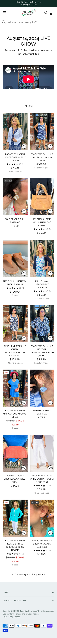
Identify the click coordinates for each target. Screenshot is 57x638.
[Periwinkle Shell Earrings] (42, 388)
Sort (30, 106)
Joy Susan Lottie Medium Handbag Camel (42, 222)
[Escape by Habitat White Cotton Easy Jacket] (15, 131)
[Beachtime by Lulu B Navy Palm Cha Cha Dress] (42, 131)
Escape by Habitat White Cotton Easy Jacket (15, 157)
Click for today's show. (26, 2)
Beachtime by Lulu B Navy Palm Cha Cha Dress (42, 157)
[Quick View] (24, 146)
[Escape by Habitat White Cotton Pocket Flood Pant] (42, 453)
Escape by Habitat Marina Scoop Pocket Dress (15, 413)
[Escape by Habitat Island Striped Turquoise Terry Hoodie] (15, 518)
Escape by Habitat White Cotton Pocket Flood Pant (42, 478)
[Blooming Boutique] (28, 12)
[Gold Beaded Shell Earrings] (15, 196)
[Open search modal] (45, 12)
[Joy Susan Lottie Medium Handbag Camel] (42, 196)
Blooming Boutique (28, 611)
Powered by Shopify (11, 616)
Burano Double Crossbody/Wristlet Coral (15, 478)
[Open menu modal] (4, 12)
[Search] (4, 22)
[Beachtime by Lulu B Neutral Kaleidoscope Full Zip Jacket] (42, 323)
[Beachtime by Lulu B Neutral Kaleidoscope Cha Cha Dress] (15, 323)
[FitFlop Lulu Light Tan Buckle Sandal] (15, 258)
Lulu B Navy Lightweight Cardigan (42, 284)
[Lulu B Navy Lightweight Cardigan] (42, 258)
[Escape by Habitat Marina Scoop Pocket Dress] (15, 388)
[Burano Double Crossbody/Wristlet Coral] (15, 453)
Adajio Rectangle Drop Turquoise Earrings (42, 543)
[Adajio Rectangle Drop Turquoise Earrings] (42, 518)
